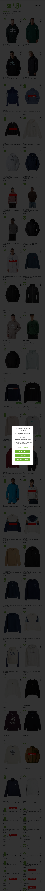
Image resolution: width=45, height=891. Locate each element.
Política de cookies (24, 447)
